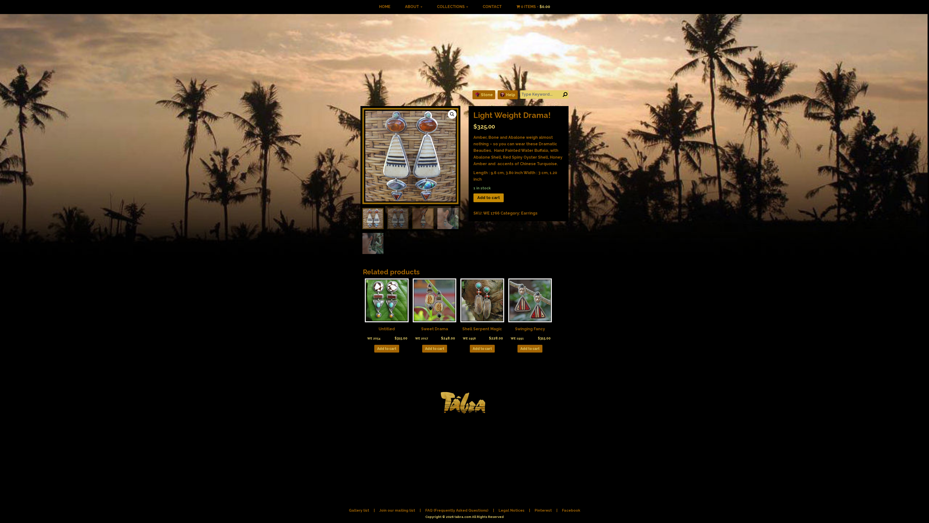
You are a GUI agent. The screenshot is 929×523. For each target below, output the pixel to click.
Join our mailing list (397, 510)
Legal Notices (511, 510)
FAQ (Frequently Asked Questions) (456, 510)
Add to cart (488, 197)
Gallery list (359, 510)
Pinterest (543, 510)
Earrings (529, 213)
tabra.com (462, 517)
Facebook (571, 510)
